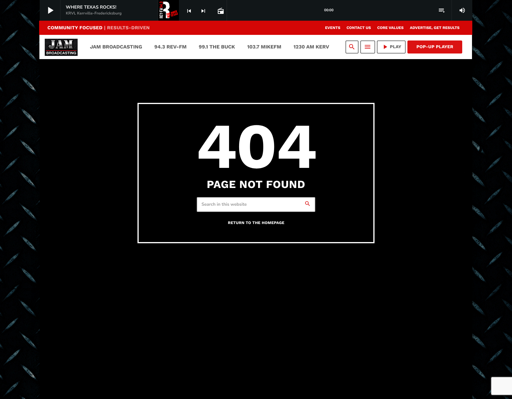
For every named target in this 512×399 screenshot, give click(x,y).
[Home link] (61, 47)
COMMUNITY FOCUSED (98, 27)
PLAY (391, 47)
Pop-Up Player (434, 46)
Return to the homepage (256, 223)
